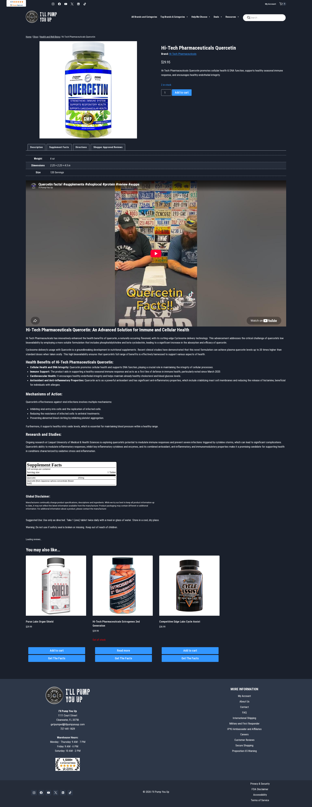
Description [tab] (36, 147)
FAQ (244, 712)
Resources (231, 17)
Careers (244, 734)
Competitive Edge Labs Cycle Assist (179, 621)
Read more (123, 650)
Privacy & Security (260, 783)
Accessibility (260, 794)
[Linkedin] (78, 4)
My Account (270, 4)
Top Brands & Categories (172, 17)
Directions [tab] (81, 147)
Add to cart (182, 92)
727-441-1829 (67, 728)
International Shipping (244, 718)
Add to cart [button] (57, 650)
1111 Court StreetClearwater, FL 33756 (67, 715)
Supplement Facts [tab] (59, 147)
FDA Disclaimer (260, 789)
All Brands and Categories (144, 17)
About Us (244, 701)
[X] (72, 4)
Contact (244, 707)
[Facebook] (59, 4)
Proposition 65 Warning (244, 751)
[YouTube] (65, 4)
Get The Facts (56, 658)
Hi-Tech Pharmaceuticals (182, 53)
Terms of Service (260, 800)
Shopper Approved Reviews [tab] (108, 147)
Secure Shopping (244, 745)
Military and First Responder (244, 723)
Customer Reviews (244, 740)
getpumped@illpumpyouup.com (68, 724)
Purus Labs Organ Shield (39, 621)
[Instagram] (53, 4)
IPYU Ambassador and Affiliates (244, 729)
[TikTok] (84, 4)
